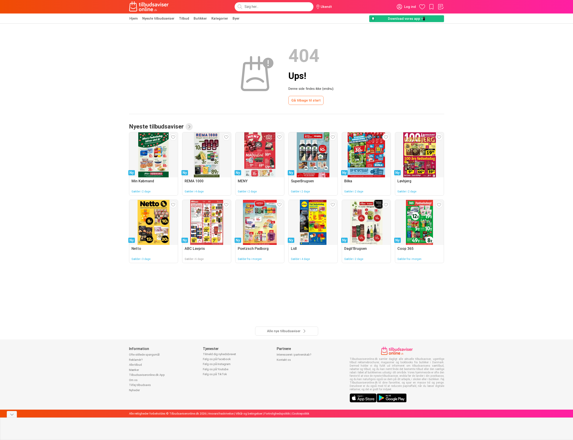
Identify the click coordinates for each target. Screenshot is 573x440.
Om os (133, 380)
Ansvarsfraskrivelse (220, 413)
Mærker (134, 370)
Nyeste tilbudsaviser (158, 18)
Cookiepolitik (300, 413)
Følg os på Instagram (217, 364)
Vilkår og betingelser (249, 413)
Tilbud (184, 18)
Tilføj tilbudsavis (140, 385)
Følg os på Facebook (217, 359)
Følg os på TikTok (215, 374)
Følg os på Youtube (215, 369)
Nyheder (134, 390)
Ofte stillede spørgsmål (144, 354)
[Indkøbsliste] (440, 6)
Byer (236, 18)
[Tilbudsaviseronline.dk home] (149, 6)
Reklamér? (136, 359)
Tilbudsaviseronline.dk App (147, 375)
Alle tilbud (135, 364)
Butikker (200, 18)
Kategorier (219, 18)
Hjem (133, 18)
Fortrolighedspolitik (277, 413)
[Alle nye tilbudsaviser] (189, 126)
